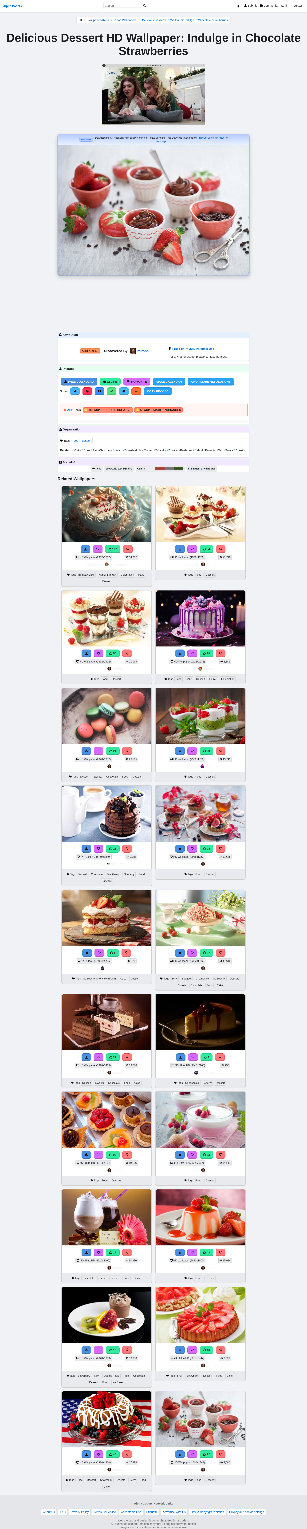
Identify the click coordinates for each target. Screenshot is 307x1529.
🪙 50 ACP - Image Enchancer (158, 410)
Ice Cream (145, 450)
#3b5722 (178, 468)
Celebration (127, 574)
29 (208, 751)
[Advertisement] (153, 303)
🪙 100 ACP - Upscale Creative (107, 410)
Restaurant (186, 450)
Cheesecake (192, 1083)
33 (208, 1154)
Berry (174, 978)
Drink (86, 450)
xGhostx (117, 864)
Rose (80, 1480)
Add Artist (90, 351)
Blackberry (113, 874)
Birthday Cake (86, 574)
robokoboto (118, 564)
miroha (143, 351)
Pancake (107, 881)
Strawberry (219, 978)
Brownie (210, 450)
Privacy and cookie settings (246, 1512)
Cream (102, 1278)
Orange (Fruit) (111, 1375)
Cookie (172, 450)
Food (198, 574)
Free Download (80, 381)
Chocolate (105, 450)
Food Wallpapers (126, 20)
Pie (94, 450)
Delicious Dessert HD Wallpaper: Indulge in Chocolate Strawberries (185, 20)
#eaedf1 (150, 468)
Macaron (137, 776)
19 (114, 1252)
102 (114, 549)
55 (114, 653)
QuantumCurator (118, 968)
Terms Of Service (105, 1512)
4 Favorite (138, 381)
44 (114, 1454)
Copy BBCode (158, 391)
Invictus (211, 766)
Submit (252, 5)
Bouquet (186, 978)
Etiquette (152, 1512)
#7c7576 (169, 468)
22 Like (111, 381)
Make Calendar (169, 381)
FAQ (63, 1512)
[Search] (144, 6)
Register (296, 5)
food (75, 440)
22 (208, 1454)
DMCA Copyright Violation (207, 1512)
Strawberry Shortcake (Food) (99, 978)
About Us (49, 1512)
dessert (86, 440)
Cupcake (160, 450)
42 (208, 1252)
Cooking (240, 450)
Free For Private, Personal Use (193, 348)
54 (208, 549)
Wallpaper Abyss (98, 20)
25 (114, 848)
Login (284, 5)
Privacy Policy (80, 1512)
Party (141, 574)
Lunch (118, 450)
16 (114, 1350)
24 (208, 848)
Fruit (126, 1375)
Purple (213, 679)
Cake (77, 450)
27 (208, 953)
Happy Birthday (107, 574)
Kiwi (96, 1375)
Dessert (106, 581)
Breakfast (130, 450)
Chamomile (202, 978)
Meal (199, 450)
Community (270, 5)
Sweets (97, 776)
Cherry (208, 1083)
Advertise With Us (174, 1512)
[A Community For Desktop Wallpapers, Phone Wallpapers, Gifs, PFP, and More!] (80, 20)
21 (114, 751)
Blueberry (128, 874)
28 (208, 653)
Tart (220, 450)
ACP (70, 410)
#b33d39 (160, 468)
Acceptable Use (131, 1512)
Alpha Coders (12, 6)
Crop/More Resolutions (211, 381)
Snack (229, 450)
